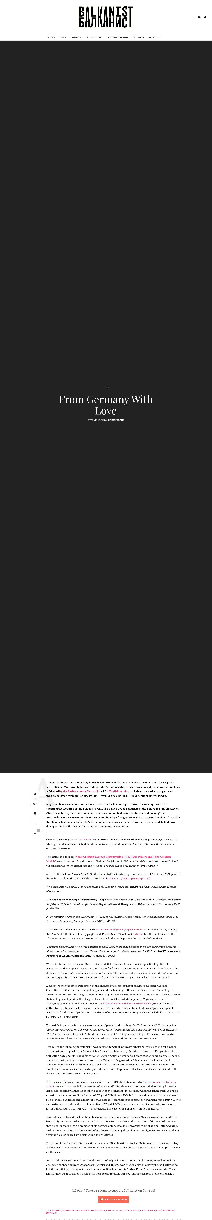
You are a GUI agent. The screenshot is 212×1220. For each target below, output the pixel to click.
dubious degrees (115, 1210)
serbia (171, 1210)
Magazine (76, 37)
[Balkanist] (106, 17)
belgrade (100, 1210)
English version (119, 791)
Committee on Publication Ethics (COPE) (127, 1003)
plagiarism (161, 1210)
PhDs (152, 1210)
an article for (110, 929)
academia (56, 1210)
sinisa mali (51, 1213)
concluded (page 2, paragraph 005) (129, 878)
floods (128, 1210)
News (63, 37)
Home (51, 37)
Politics (138, 37)
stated (139, 934)
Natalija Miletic (116, 420)
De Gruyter (84, 839)
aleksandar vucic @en (73, 1210)
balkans (90, 1210)
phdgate (144, 1210)
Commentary (95, 37)
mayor (136, 1210)
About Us (154, 37)
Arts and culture (118, 37)
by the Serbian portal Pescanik (79, 791)
